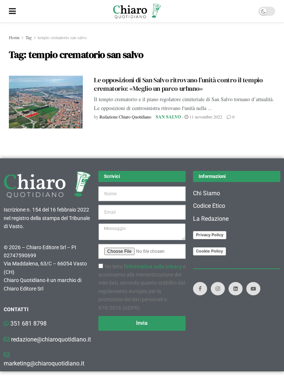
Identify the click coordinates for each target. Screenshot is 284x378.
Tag (29, 37)
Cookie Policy (209, 251)
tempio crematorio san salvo (62, 37)
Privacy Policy (209, 234)
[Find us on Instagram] (218, 288)
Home (14, 37)
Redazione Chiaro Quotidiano (125, 117)
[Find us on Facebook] (200, 288)
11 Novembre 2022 (205, 117)
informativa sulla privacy (154, 266)
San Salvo (168, 117)
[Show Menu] (12, 11)
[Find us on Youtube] (253, 288)
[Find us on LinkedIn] (236, 288)
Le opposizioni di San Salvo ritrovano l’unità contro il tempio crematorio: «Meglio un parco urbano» (178, 84)
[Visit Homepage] (137, 11)
